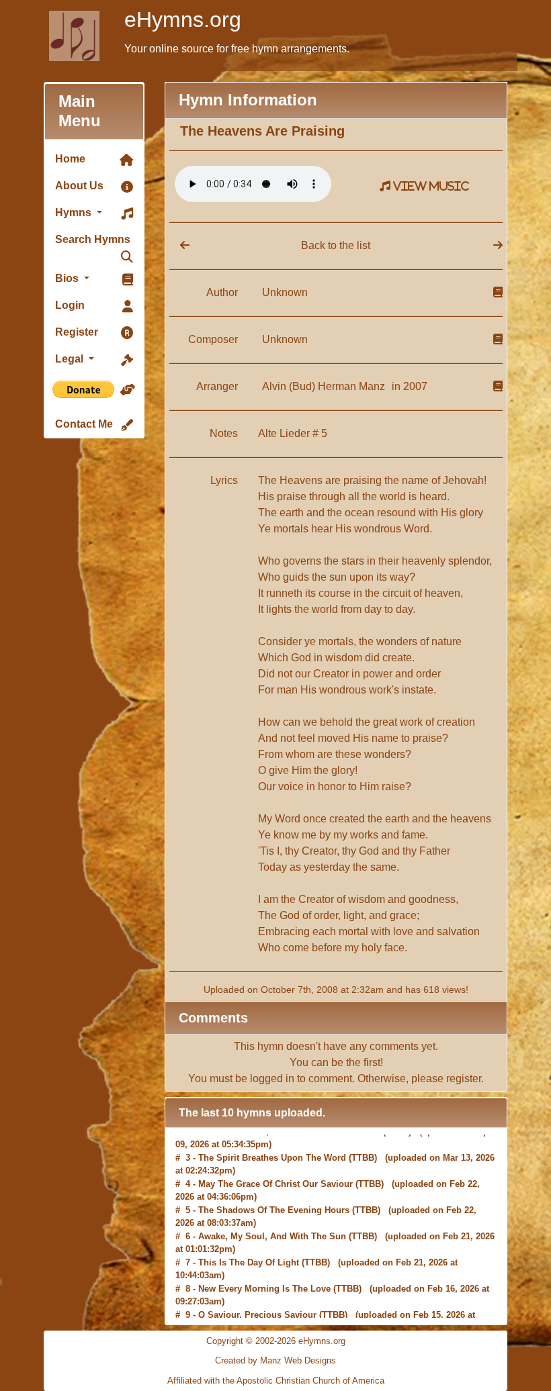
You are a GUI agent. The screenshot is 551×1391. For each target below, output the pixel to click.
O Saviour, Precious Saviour (257, 1298)
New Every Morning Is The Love (264, 1272)
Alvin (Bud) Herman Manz (325, 386)
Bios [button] (68, 278)
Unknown (285, 292)
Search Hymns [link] (92, 239)
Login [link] (70, 305)
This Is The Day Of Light (248, 1246)
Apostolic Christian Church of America (310, 1381)
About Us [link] (79, 185)
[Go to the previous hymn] (179, 245)
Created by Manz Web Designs (275, 1360)
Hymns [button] (74, 212)
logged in (272, 1078)
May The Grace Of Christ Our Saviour (275, 1167)
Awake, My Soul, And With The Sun (272, 1219)
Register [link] (76, 332)
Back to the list (335, 245)
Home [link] (70, 158)
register (463, 1078)
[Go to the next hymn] (498, 245)
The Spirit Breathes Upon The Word (272, 1141)
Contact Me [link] (84, 424)
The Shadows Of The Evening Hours (273, 1193)
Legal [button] (70, 359)
